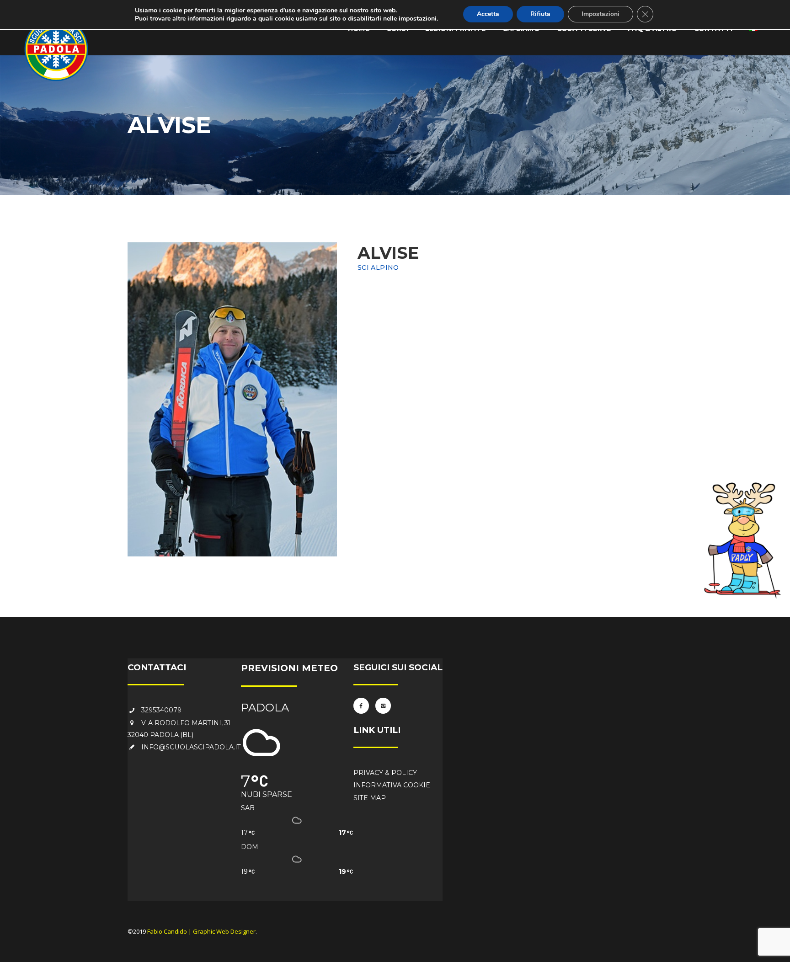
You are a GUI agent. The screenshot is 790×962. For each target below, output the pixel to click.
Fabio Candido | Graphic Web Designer (201, 931)
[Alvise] (232, 399)
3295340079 (161, 710)
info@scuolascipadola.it (191, 747)
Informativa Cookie (391, 785)
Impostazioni (600, 14)
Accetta (488, 14)
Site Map (369, 798)
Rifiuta (540, 14)
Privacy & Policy (385, 773)
